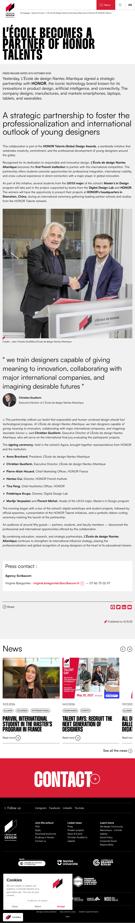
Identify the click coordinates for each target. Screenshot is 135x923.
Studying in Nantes (44, 837)
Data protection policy (68, 912)
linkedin (67, 808)
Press (70, 826)
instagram (40, 808)
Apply (38, 830)
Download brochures (45, 833)
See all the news (115, 751)
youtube (79, 808)
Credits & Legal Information (88, 912)
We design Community (111, 826)
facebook (54, 808)
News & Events (75, 833)
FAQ (37, 826)
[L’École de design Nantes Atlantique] (10, 10)
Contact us (40, 840)
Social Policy (106, 837)
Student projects (76, 830)
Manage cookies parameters (46, 912)
